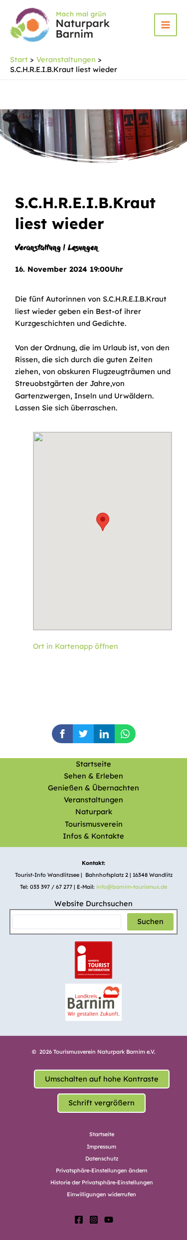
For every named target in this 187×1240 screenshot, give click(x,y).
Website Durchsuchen (93, 903)
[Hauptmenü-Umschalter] (165, 24)
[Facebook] (78, 1219)
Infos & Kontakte (93, 836)
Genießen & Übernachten (93, 787)
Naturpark (93, 811)
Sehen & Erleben (93, 775)
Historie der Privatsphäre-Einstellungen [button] (101, 1182)
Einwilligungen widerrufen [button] (101, 1194)
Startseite (93, 764)
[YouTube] (108, 1219)
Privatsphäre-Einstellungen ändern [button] (102, 1170)
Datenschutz (101, 1158)
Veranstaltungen (93, 799)
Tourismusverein (94, 824)
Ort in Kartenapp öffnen (75, 646)
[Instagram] (93, 1219)
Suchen (150, 921)
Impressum (101, 1146)
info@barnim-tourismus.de (131, 886)
